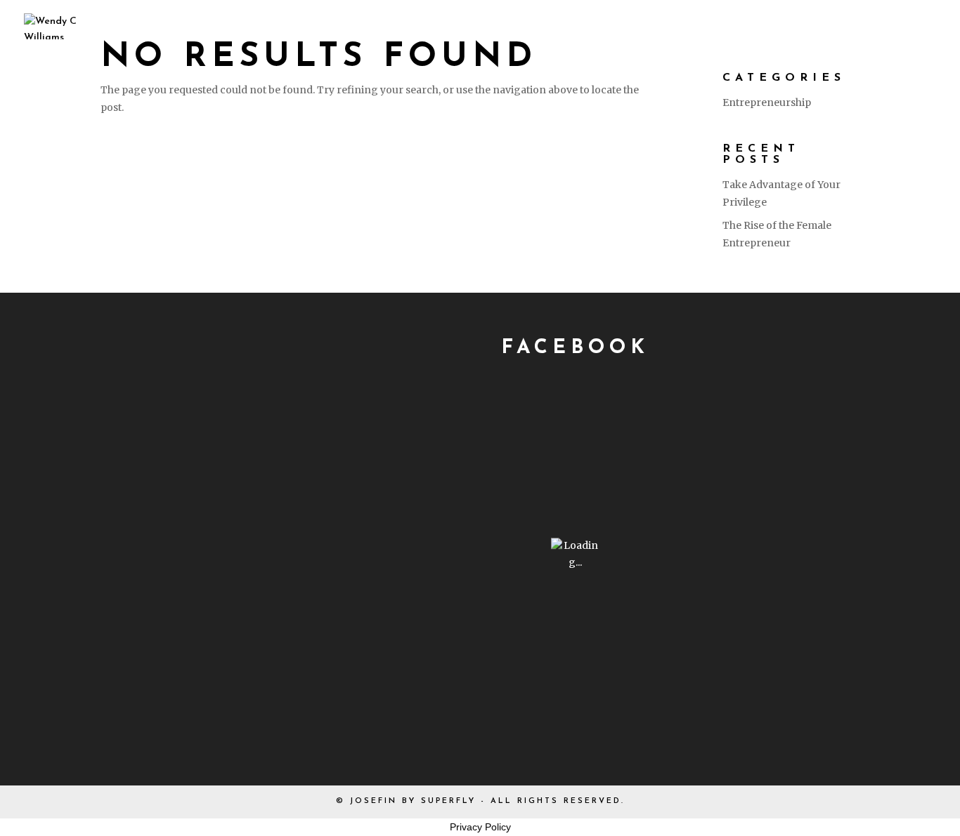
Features (612, 26)
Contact (899, 26)
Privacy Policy (480, 826)
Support (793, 26)
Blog (704, 26)
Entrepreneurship (766, 102)
